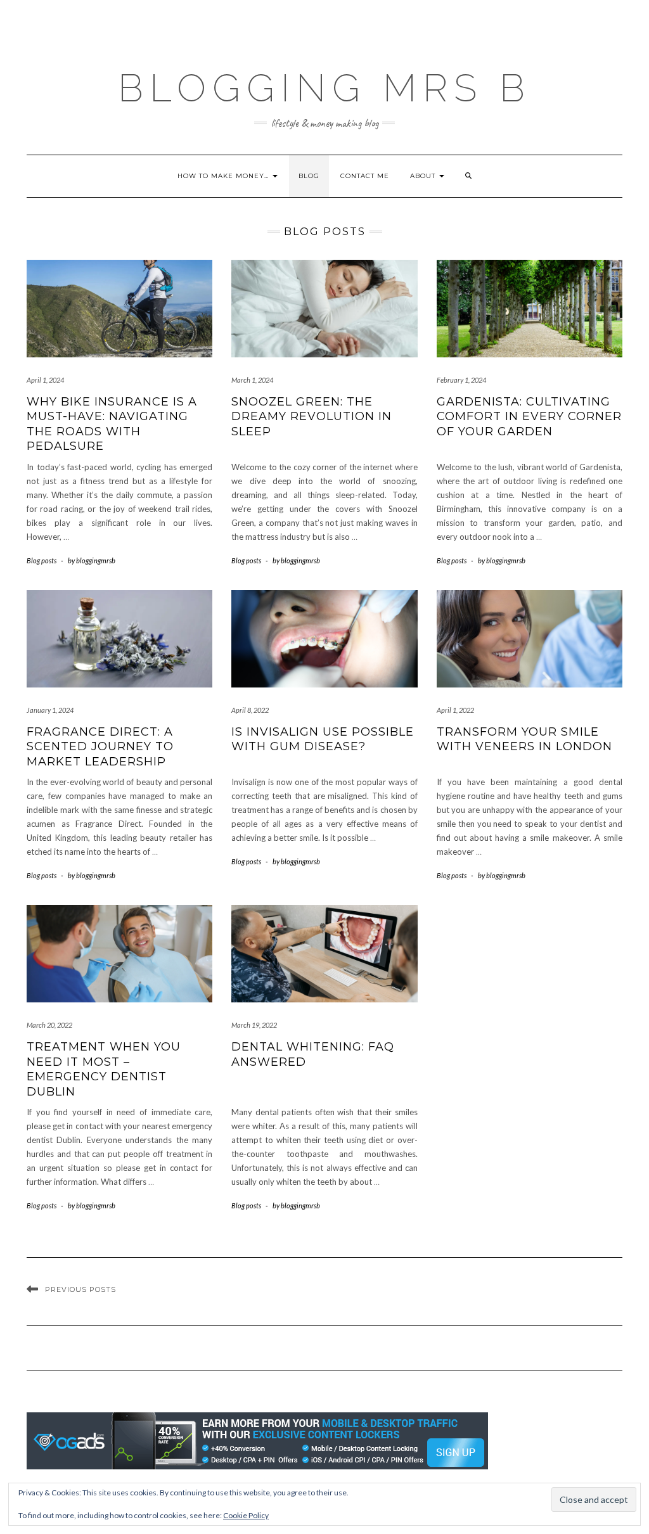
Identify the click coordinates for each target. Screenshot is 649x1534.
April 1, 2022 (455, 710)
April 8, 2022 (250, 710)
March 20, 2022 (49, 1025)
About (424, 176)
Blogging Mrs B (324, 88)
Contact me (364, 176)
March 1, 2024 (252, 380)
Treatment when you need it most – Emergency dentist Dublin (104, 1069)
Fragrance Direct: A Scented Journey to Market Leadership (100, 747)
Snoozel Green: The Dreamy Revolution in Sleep (311, 416)
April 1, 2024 (45, 380)
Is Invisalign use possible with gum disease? (322, 739)
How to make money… (224, 176)
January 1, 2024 (50, 710)
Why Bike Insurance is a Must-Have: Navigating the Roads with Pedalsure (112, 424)
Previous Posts (80, 1289)
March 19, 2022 (254, 1025)
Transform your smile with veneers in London (524, 739)
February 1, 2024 (461, 380)
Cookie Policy (246, 1515)
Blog (309, 176)
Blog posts (41, 560)
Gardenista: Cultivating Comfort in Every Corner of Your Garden (529, 416)
